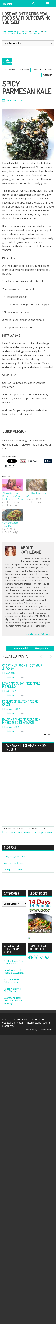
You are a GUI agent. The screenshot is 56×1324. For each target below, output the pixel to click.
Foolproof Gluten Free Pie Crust (20, 702)
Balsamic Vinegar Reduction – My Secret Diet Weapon (22, 720)
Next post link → (43, 648)
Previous (42, 656)
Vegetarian (35, 33)
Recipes (25, 33)
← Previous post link (18, 648)
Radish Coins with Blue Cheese (13, 990)
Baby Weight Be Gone (15, 856)
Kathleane (10, 677)
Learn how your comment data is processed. (28, 832)
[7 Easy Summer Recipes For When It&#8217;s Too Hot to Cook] (12, 485)
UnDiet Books (46, 1029)
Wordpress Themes (14, 869)
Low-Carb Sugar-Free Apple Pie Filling (21, 684)
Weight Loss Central (14, 862)
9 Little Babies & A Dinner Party (13, 962)
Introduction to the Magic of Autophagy (14, 971)
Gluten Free (37, 31)
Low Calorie (24, 69)
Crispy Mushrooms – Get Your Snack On (22, 666)
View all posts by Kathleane (38, 633)
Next (49, 656)
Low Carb (15, 33)
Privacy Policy (31, 1029)
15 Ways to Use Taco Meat (10, 524)
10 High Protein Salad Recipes (11, 980)
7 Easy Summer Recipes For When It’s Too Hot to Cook (12, 496)
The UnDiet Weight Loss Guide (8, 4)
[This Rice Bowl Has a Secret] (36, 485)
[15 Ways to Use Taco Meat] (12, 515)
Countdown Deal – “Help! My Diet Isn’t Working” (13, 1000)
